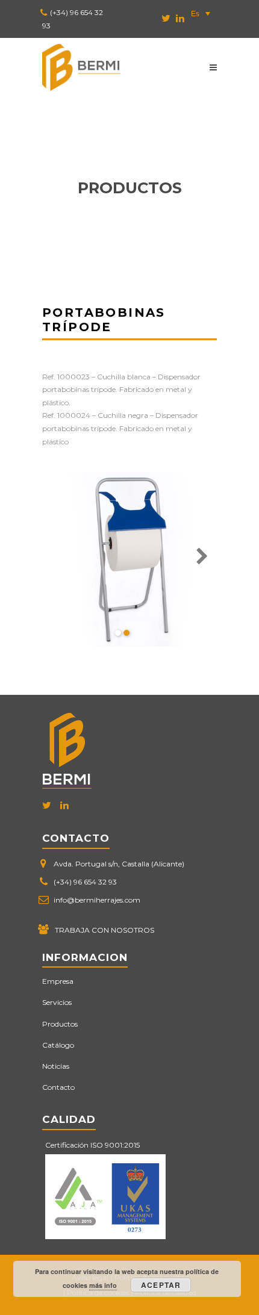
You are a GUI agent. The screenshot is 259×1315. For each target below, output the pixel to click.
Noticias (55, 1066)
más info (103, 1285)
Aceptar (161, 1284)
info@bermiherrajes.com (97, 899)
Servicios (57, 1002)
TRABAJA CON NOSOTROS (104, 929)
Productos (60, 1023)
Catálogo (58, 1044)
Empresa (57, 981)
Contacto (58, 1087)
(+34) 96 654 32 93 (85, 881)
